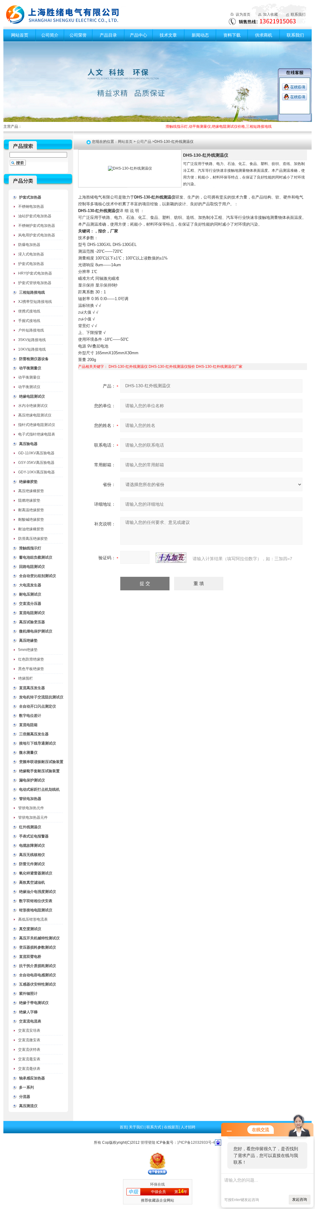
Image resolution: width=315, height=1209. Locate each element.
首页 (123, 1127)
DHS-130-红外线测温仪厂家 (219, 366)
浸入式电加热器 (31, 254)
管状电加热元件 (31, 808)
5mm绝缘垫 (28, 650)
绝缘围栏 (25, 678)
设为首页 (243, 14)
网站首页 (19, 35)
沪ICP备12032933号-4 (196, 1142)
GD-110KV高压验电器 (36, 453)
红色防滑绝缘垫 (31, 659)
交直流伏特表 (29, 1049)
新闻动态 (200, 35)
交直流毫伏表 (29, 1068)
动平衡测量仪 (29, 377)
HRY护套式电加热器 (35, 273)
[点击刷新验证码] (171, 557)
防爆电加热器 (29, 245)
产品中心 (138, 35)
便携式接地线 (29, 311)
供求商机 (263, 35)
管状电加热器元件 (33, 817)
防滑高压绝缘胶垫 (33, 538)
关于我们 (137, 1127)
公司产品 (144, 141)
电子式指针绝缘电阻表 (36, 434)
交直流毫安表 (29, 1059)
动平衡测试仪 (29, 387)
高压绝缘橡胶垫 (31, 491)
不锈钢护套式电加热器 (36, 225)
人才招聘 (188, 1127)
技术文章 (168, 35)
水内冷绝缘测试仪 (33, 406)
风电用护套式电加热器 (36, 235)
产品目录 (108, 35)
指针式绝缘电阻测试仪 (36, 425)
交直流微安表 (29, 1040)
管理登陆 (148, 1142)
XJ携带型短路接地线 (35, 301)
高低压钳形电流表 (33, 919)
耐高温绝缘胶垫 (31, 510)
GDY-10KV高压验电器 (36, 472)
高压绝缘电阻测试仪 (34, 415)
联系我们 (298, 14)
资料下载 (232, 35)
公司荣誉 (78, 35)
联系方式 (154, 1127)
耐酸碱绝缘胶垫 (31, 519)
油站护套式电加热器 (34, 216)
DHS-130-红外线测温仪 (128, 366)
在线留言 (171, 1127)
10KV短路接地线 (32, 349)
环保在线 (157, 1184)
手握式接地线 (29, 321)
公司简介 (49, 35)
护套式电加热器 (31, 264)
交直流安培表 (29, 1030)
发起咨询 (299, 1199)
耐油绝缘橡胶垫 (31, 529)
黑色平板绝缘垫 (31, 669)
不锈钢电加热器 (31, 206)
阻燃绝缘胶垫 (29, 500)
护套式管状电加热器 (34, 283)
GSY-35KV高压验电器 (36, 462)
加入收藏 (270, 14)
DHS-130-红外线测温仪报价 (172, 366)
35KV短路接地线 (32, 340)
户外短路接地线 (31, 330)
